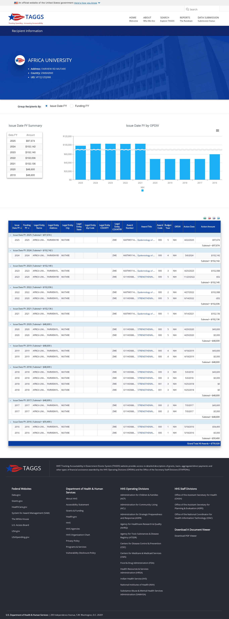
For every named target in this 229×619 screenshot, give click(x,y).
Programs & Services (76, 546)
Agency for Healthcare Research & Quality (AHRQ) (141, 526)
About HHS (71, 498)
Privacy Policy (73, 540)
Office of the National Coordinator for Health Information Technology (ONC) (194, 516)
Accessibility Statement (77, 504)
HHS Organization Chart (78, 534)
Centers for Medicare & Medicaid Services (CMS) (140, 555)
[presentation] (114, 333)
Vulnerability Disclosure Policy (81, 552)
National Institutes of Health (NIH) (137, 584)
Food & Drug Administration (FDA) (137, 562)
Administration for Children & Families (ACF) (139, 496)
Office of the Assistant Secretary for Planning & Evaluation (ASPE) (192, 506)
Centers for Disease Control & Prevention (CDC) (140, 545)
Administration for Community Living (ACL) (138, 506)
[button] (187, 9)
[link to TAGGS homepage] (32, 18)
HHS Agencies (73, 528)
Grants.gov (17, 500)
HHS (68, 522)
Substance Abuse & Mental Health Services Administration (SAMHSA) (141, 592)
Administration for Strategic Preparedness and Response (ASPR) (141, 516)
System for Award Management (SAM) (31, 512)
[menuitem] (205, 218)
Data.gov (16, 494)
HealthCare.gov (19, 506)
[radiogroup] (89, 106)
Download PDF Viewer (186, 535)
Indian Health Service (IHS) (133, 578)
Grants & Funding (74, 510)
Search (193, 9)
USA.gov (16, 531)
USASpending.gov (20, 537)
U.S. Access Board (20, 525)
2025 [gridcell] (13, 140)
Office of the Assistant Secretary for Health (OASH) (196, 496)
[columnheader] (13, 135)
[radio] (56, 106)
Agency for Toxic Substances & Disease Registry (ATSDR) (139, 535)
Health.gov (71, 516)
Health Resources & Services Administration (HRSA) (134, 570)
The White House (20, 518)
